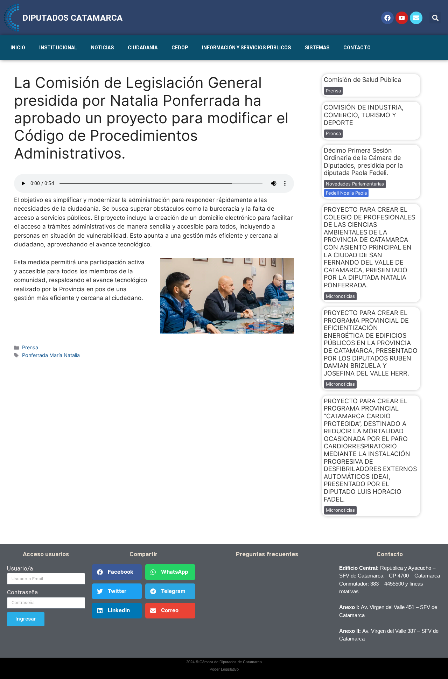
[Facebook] (387, 18)
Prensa (30, 347)
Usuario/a (20, 568)
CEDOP (180, 47)
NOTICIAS (102, 47)
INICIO (17, 47)
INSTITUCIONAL (58, 47)
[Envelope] (416, 18)
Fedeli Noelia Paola (346, 193)
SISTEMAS (317, 47)
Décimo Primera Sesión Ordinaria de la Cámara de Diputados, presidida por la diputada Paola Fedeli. (363, 162)
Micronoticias (340, 296)
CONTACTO (357, 47)
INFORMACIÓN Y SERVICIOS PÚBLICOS (246, 47)
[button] (435, 17)
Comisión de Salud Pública (362, 79)
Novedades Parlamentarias (355, 184)
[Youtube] (402, 18)
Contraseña (22, 592)
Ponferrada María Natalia (51, 355)
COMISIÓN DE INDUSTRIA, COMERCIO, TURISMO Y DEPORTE (364, 115)
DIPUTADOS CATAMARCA (72, 18)
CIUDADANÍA (143, 47)
